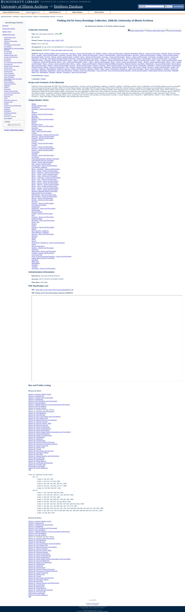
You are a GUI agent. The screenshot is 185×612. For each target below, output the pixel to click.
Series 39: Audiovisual (36, 459)
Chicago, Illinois (71, 55)
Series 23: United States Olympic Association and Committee (49, 432)
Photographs (7, 89)
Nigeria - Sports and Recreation (58, 65)
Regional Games (8, 71)
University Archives (6, 16)
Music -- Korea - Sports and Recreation (124, 62)
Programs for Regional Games (12, 93)
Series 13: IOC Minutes (37, 415)
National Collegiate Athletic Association (111, 64)
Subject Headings (77, 12)
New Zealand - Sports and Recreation (44, 196)
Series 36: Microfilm (35, 454)
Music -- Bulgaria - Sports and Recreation (109, 60)
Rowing (138, 67)
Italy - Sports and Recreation (131, 58)
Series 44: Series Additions (38, 468)
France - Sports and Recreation (90, 57)
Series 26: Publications (36, 437)
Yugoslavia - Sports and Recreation (75, 72)
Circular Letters (8, 53)
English (43, 79)
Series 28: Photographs (37, 440)
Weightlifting (44, 72)
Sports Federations (9, 73)
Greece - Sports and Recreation (136, 57)
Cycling (101, 55)
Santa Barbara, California (54, 69)
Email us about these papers (13, 130)
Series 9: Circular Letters (37, 408)
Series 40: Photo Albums (37, 461)
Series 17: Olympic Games (38, 422)
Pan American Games (130, 65)
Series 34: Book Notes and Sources (41, 451)
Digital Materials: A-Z (55, 12)
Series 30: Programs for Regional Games (43, 444)
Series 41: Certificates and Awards (40, 463)
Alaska (41, 53)
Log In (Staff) (92, 600)
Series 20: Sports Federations (39, 427)
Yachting (59, 72)
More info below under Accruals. (62, 50)
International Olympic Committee (88, 58)
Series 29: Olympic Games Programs (41, 442)
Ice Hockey (43, 58)
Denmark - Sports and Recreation (144, 55)
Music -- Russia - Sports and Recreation (56, 64)
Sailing (173, 67)
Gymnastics (152, 57)
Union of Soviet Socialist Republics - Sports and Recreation (128, 70)
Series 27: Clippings (35, 439)
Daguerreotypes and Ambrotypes (12, 105)
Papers (46, 75)
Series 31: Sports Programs (38, 446)
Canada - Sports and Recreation (47, 55)
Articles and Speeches (10, 83)
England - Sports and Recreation (167, 55)
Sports (147, 69)
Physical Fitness (37, 67)
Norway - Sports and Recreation (81, 65)
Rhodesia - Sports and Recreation (115, 67)
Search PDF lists (178, 6)
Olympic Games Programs (11, 91)
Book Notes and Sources (10, 100)
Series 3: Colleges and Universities (40, 398)
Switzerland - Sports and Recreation (60, 70)
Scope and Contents (8, 28)
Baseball (127, 53)
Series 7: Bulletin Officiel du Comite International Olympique (49, 404)
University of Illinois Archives (24, 6)
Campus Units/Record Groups (10, 12)
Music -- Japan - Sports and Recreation (96, 62)
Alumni (36, 16)
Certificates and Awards (10, 113)
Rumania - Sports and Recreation (158, 67)
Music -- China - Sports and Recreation (137, 60)
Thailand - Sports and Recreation (84, 70)
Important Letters (8, 102)
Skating (96, 69)
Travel (5, 98)
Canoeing (62, 55)
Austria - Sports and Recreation (112, 53)
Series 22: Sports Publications (39, 430)
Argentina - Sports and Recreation (80, 53)
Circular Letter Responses (11, 57)
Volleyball (175, 70)
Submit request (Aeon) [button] (137, 30)
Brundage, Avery (37, 124)
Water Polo (35, 72)
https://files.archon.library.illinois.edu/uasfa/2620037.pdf (54, 290)
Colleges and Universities (10, 41)
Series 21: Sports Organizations (39, 428)
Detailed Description (8, 34)
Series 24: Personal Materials (39, 434)
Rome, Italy (132, 67)
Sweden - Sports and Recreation (43, 248)
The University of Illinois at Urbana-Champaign (96, 611)
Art (94, 53)
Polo (67, 67)
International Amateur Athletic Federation (62, 58)
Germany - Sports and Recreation (113, 57)
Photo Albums (7, 111)
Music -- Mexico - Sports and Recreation (151, 62)
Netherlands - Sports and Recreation (158, 64)
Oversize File (7, 114)
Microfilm (6, 103)
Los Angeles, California (39, 167)
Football (76, 57)
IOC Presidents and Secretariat (12, 44)
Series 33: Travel (34, 449)
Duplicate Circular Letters (10, 55)
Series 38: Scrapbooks (36, 458)
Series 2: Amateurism (36, 396)
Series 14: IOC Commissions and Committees (44, 416)
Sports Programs (8, 94)
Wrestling (52, 72)
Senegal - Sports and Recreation (75, 69)
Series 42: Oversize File (37, 464)
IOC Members (7, 46)
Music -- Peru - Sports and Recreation (44, 186)
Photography (176, 65)
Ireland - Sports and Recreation (110, 58)
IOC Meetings (7, 58)
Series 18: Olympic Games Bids (40, 423)
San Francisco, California (40, 231)
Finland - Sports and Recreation (61, 57)
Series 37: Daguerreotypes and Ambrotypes (44, 456)
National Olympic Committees (11, 66)
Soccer (107, 69)
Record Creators (99, 12)
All (30, 470)
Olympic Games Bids (9, 69)
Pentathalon (142, 65)
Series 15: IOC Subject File (38, 418)
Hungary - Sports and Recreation (43, 155)
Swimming (43, 70)
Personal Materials (9, 82)
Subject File (7, 96)
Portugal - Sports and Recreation (80, 67)
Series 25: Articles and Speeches (40, 435)
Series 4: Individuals (36, 399)
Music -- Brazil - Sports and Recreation (81, 60)
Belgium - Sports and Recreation (150, 53)
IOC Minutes (7, 60)
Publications (7, 85)
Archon (91, 610)
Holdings (16, 16)
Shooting (90, 69)
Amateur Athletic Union (10, 37)
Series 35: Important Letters (38, 452)
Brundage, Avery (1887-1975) (54, 40)
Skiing (102, 69)
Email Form (95, 604)
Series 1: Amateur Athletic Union (40, 394)
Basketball (134, 53)
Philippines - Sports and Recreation (159, 65)
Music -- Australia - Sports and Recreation (53, 60)
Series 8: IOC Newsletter (37, 406)
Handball (160, 57)
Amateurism (7, 39)
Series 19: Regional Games (38, 425)
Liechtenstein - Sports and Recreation (155, 58)
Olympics (95, 65)
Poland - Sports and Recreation (54, 67)
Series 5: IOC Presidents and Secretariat (42, 401)
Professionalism (97, 67)
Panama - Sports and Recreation (111, 65)
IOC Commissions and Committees (13, 62)
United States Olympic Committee (159, 70)
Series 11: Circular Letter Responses (41, 411)
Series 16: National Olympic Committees (42, 420)
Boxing (170, 53)
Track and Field (101, 70)
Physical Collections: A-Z (33, 12)
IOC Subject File (8, 64)
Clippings (6, 87)
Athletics (98, 53)
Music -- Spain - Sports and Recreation (84, 64)
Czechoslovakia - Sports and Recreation (118, 55)
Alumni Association (26, 16)
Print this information (174, 30)
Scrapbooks (7, 107)
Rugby (144, 67)
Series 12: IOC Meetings (37, 413)
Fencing (47, 57)
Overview (5, 25)
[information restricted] (36, 466)
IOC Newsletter (8, 51)
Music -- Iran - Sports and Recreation (69, 62)
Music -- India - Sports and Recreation (164, 60)
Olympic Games (8, 68)
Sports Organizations (9, 75)
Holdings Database (68, 6)
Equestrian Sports (38, 57)
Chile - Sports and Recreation (88, 55)
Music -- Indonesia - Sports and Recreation (46, 177)
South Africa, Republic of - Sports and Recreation (127, 69)
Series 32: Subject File (36, 447)
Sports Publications (9, 77)
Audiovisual (7, 109)
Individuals (7, 43)
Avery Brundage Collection (47, 16)
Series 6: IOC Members (37, 403)
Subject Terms (6, 31)
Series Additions (8, 118)
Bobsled (164, 53)
